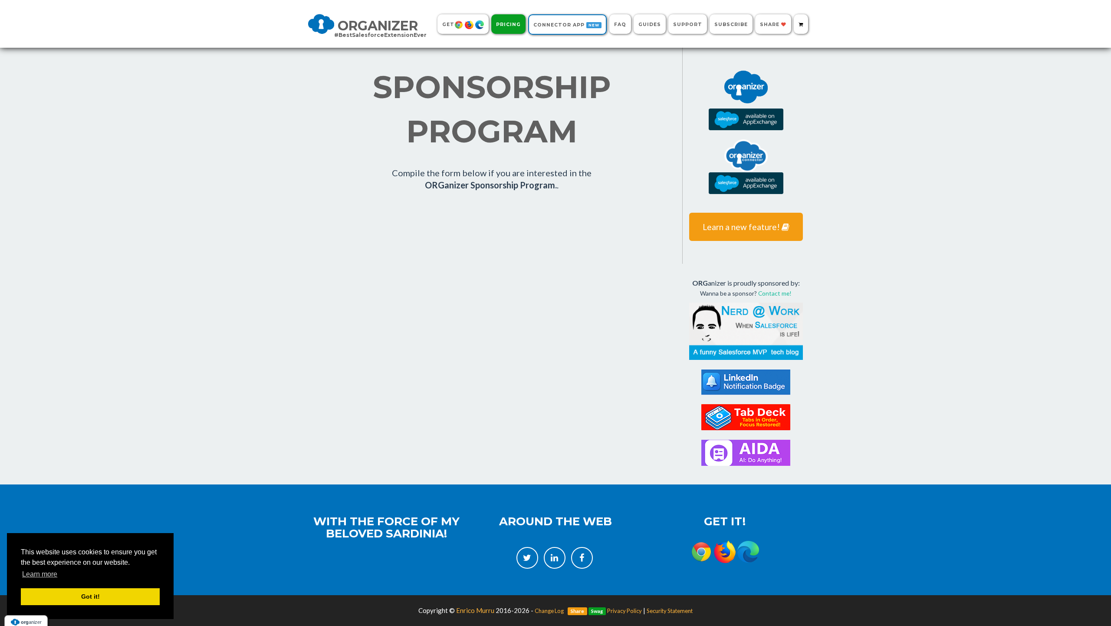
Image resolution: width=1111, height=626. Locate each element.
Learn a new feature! (742, 227)
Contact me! (775, 293)
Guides (649, 24)
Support (687, 24)
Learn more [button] (39, 574)
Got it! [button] (90, 596)
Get (448, 24)
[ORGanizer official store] (801, 24)
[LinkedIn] (554, 558)
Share (770, 24)
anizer (380, 27)
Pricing (508, 24)
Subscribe (731, 24)
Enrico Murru (475, 610)
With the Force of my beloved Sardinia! (386, 527)
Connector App (566, 25)
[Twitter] (527, 558)
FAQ (620, 24)
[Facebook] (582, 558)
